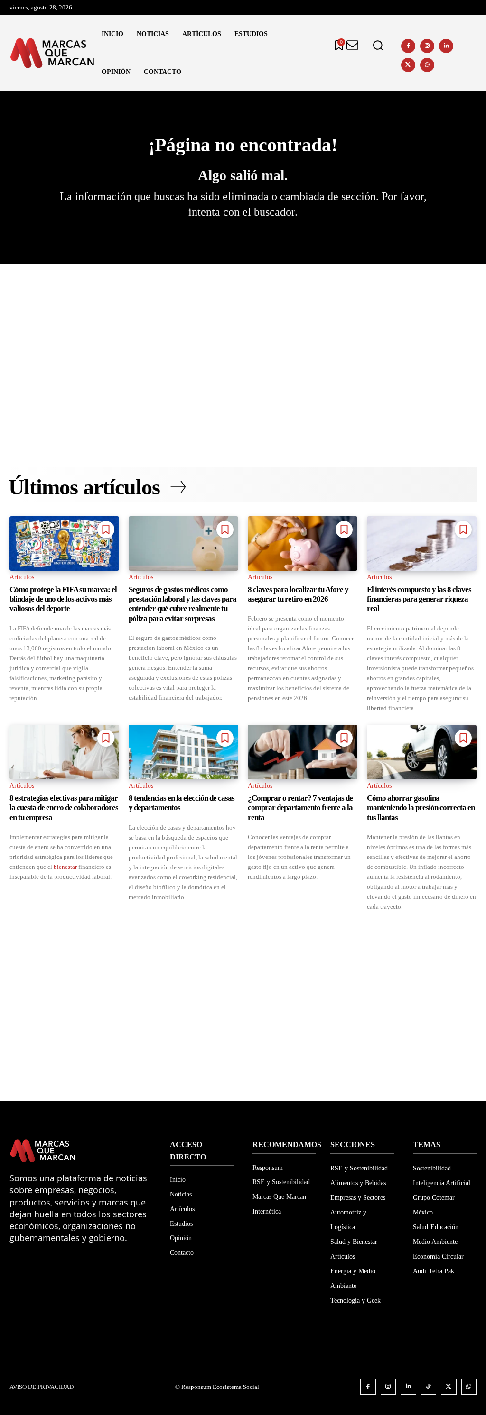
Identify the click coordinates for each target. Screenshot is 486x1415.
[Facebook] (408, 46)
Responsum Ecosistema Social (220, 1386)
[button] (378, 45)
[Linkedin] (446, 46)
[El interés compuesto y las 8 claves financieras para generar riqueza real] (422, 543)
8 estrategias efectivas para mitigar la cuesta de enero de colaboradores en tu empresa (63, 808)
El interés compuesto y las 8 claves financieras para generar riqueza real (419, 599)
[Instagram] (427, 46)
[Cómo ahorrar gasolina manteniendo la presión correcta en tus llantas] (422, 752)
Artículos (21, 577)
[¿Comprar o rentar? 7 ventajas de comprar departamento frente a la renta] (302, 752)
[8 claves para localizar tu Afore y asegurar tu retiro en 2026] (302, 543)
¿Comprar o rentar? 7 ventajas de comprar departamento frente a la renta (300, 808)
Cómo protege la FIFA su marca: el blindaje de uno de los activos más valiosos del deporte (63, 599)
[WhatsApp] (427, 65)
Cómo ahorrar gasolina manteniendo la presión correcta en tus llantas (421, 808)
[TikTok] (429, 1387)
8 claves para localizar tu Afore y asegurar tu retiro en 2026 (298, 594)
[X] (408, 65)
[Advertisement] (243, 349)
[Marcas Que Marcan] (52, 53)
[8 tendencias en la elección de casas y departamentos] (183, 752)
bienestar (65, 866)
